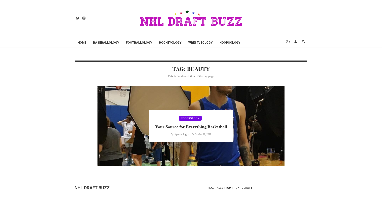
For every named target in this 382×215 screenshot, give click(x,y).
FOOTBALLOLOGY (139, 42)
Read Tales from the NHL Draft (230, 187)
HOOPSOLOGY (229, 42)
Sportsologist (181, 134)
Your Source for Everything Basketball (191, 127)
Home (82, 42)
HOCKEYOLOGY (170, 42)
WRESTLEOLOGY (200, 42)
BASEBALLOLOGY (106, 42)
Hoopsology (190, 118)
